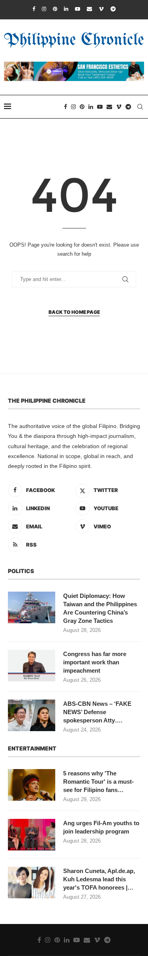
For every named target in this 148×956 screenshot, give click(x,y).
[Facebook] (33, 9)
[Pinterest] (55, 9)
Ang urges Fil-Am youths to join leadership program (101, 827)
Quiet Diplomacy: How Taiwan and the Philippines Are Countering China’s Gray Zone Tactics (100, 608)
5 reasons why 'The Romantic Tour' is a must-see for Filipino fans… (98, 781)
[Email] (89, 9)
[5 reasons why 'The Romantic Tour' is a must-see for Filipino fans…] (31, 785)
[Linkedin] (66, 9)
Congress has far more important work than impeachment (94, 662)
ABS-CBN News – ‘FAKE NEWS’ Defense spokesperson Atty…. (97, 712)
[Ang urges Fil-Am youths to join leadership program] (31, 834)
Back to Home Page (74, 312)
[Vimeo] (101, 9)
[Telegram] (113, 9)
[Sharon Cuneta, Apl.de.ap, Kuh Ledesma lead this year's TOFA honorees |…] (31, 882)
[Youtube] (77, 9)
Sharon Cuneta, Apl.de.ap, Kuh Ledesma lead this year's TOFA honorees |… (99, 879)
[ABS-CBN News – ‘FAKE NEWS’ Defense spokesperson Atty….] (31, 715)
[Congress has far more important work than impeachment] (31, 665)
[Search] (140, 106)
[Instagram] (44, 9)
